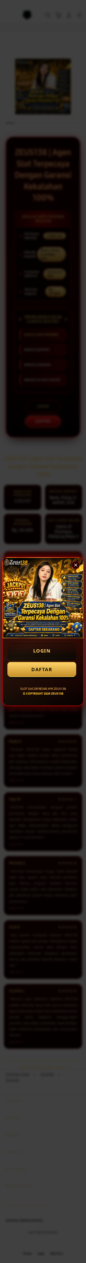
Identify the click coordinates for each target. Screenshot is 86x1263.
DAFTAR (41, 669)
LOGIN (42, 651)
